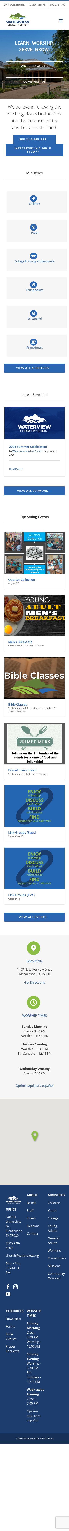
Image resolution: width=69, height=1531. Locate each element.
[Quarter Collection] (34, 553)
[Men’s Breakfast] (34, 615)
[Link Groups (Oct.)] (34, 868)
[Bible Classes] (34, 678)
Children (54, 1203)
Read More (15, 469)
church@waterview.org (22, 1255)
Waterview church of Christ (26, 451)
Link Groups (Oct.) (21, 895)
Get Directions (34, 982)
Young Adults (52, 1228)
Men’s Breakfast (20, 642)
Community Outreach (56, 1276)
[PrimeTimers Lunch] (34, 743)
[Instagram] (15, 1286)
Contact (32, 1234)
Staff (30, 1210)
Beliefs (31, 1203)
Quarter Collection (21, 580)
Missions (54, 1266)
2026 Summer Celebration (28, 447)
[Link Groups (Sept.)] (34, 806)
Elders (31, 1218)
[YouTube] (8, 1294)
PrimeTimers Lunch (22, 770)
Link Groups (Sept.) (22, 832)
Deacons (33, 1226)
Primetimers (57, 1258)
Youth (52, 1210)
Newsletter (13, 1319)
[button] (34, 1136)
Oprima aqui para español (34, 1086)
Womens (54, 1250)
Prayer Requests (12, 1348)
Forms (10, 1326)
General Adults (53, 1240)
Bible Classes (17, 704)
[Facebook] (8, 1286)
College (53, 1218)
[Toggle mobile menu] (61, 21)
